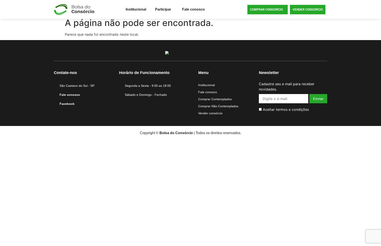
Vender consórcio (308, 9)
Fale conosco (193, 9)
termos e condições (292, 109)
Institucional (136, 9)
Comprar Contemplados (215, 99)
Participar (163, 9)
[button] (164, 9)
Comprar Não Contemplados (218, 106)
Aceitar (285, 109)
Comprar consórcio (266, 9)
